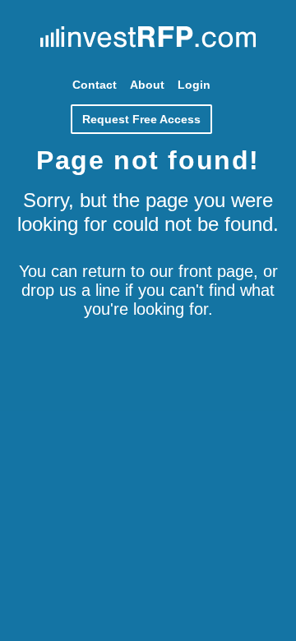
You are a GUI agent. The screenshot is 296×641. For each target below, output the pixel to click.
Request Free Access (141, 119)
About (147, 84)
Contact (94, 84)
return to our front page (167, 271)
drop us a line (70, 290)
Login (194, 84)
